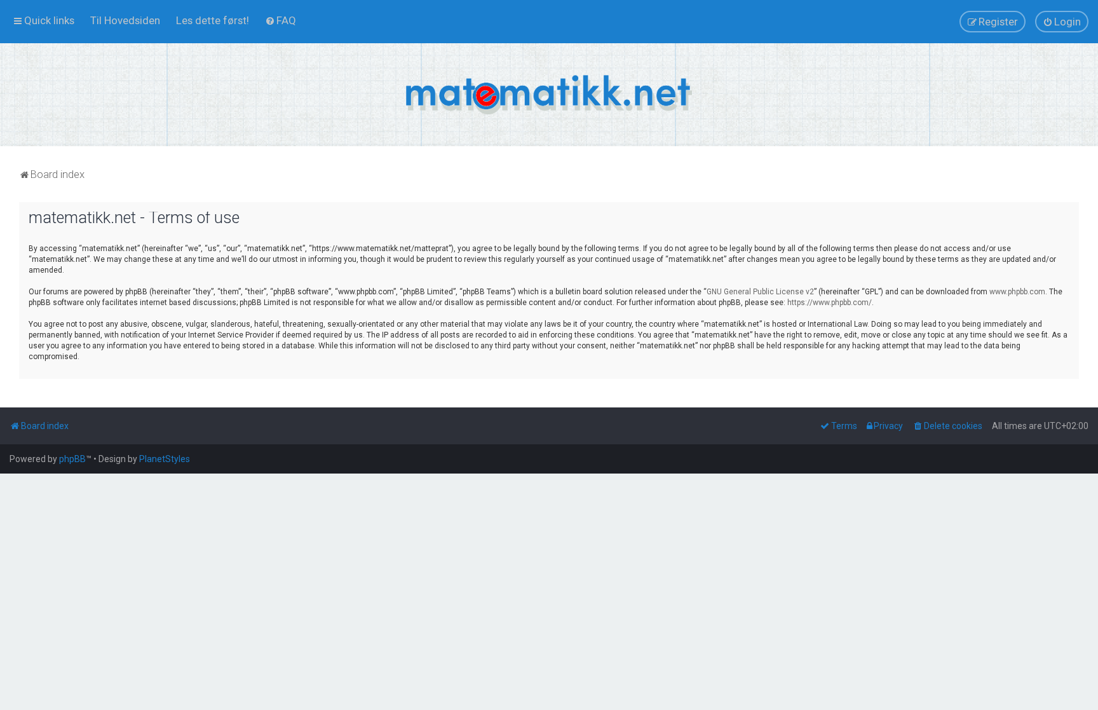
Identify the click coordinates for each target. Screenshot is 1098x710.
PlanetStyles (164, 459)
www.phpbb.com (1017, 291)
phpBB (72, 459)
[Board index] (549, 94)
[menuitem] (125, 20)
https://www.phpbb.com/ (829, 302)
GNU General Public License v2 (760, 291)
